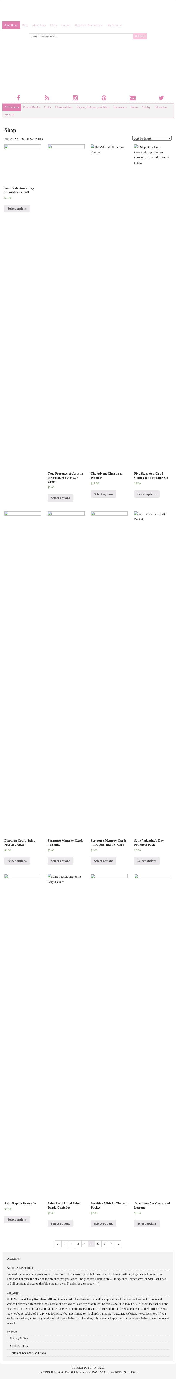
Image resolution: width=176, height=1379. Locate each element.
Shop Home (11, 25)
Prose (69, 1372)
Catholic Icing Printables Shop (77, 68)
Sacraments (120, 107)
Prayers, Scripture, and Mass (93, 107)
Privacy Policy (19, 1338)
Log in (133, 1372)
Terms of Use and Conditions (28, 1352)
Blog (25, 25)
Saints (134, 107)
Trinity (146, 107)
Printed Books (31, 107)
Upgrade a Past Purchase (89, 25)
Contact (66, 25)
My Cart (9, 114)
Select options (17, 208)
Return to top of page (88, 1367)
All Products (12, 107)
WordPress (119, 1372)
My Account (114, 25)
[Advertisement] (88, 11)
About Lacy (39, 25)
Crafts (47, 107)
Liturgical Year (64, 107)
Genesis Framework (94, 1372)
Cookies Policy (19, 1345)
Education (161, 107)
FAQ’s (53, 25)
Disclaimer (13, 1258)
